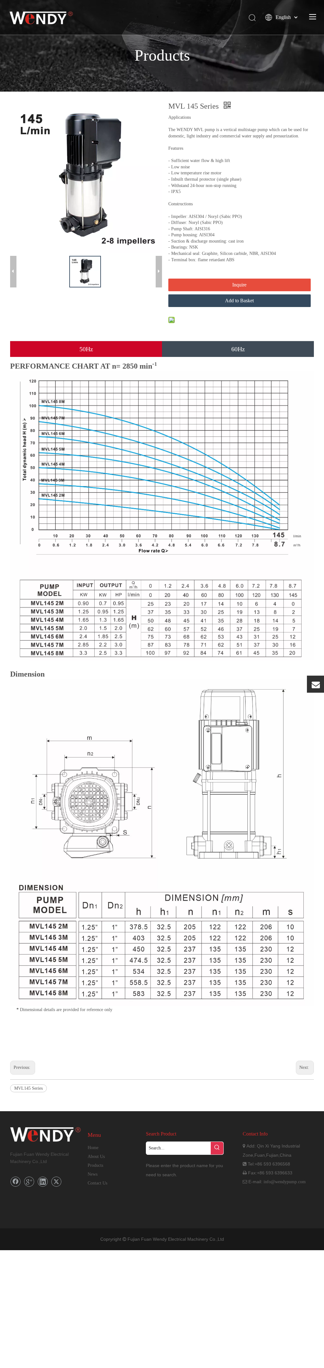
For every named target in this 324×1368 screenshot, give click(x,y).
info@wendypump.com (285, 1181)
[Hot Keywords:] (217, 1148)
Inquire (239, 284)
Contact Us (97, 1183)
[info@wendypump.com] (315, 684)
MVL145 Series (28, 1088)
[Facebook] (15, 1182)
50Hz (86, 349)
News (92, 1174)
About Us (96, 1156)
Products (95, 1165)
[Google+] (29, 1182)
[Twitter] (56, 1182)
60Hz (238, 349)
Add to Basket (239, 300)
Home (93, 1147)
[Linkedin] (43, 1182)
